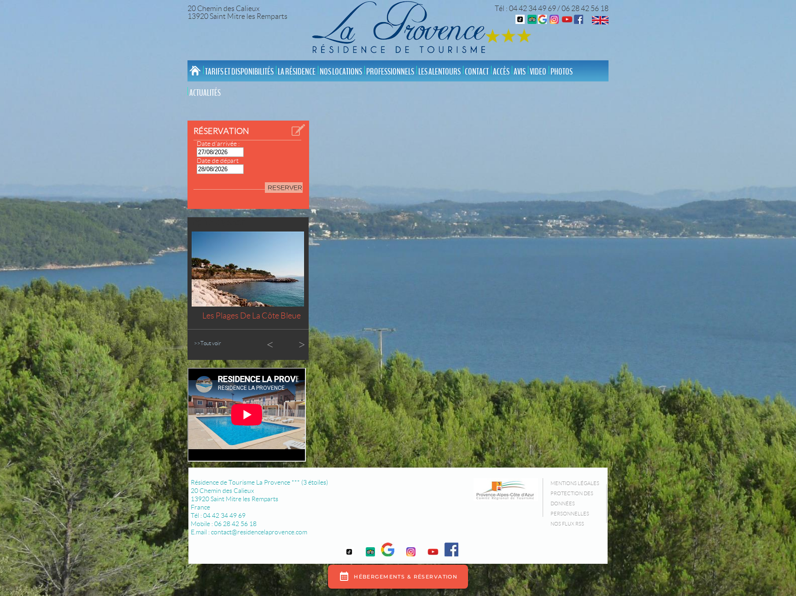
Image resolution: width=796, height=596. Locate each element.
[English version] (600, 22)
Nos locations (341, 72)
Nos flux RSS (567, 524)
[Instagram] (554, 21)
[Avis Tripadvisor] (532, 21)
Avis (520, 72)
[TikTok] (520, 21)
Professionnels (390, 72)
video (538, 72)
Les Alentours (439, 72)
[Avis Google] (542, 21)
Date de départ (218, 160)
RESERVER (285, 187)
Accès (501, 72)
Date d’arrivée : (218, 143)
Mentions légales (574, 483)
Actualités (205, 93)
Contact (477, 72)
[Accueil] (401, 29)
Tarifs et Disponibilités (239, 72)
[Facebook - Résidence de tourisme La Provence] (578, 21)
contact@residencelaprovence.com (259, 532)
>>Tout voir (207, 343)
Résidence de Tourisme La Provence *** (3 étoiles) (259, 482)
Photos (561, 72)
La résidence (297, 72)
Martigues (251, 315)
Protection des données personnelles (571, 503)
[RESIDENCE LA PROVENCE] (567, 21)
